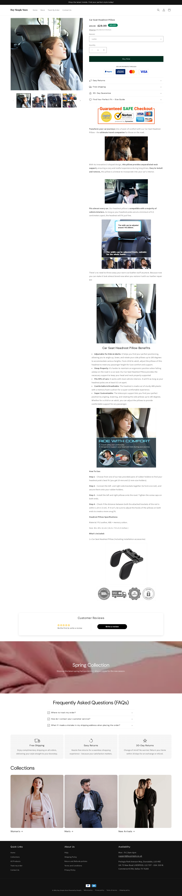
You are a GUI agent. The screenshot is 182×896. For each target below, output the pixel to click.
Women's (15, 831)
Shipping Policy (71, 857)
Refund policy (88, 890)
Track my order (16, 866)
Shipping (92, 30)
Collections (15, 857)
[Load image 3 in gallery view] (54, 101)
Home (13, 852)
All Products (15, 861)
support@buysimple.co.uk (130, 856)
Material (92, 34)
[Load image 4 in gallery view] (70, 101)
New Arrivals (125, 831)
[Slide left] (13, 100)
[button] (158, 10)
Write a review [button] (112, 626)
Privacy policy (99, 890)
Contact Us (15, 870)
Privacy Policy (70, 870)
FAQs (66, 852)
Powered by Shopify (75, 890)
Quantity (92, 45)
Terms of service (112, 890)
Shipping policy (124, 890)
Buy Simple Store (62, 890)
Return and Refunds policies (76, 861)
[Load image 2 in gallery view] (39, 101)
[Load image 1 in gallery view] (24, 101)
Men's (68, 831)
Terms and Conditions (73, 866)
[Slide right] (80, 100)
